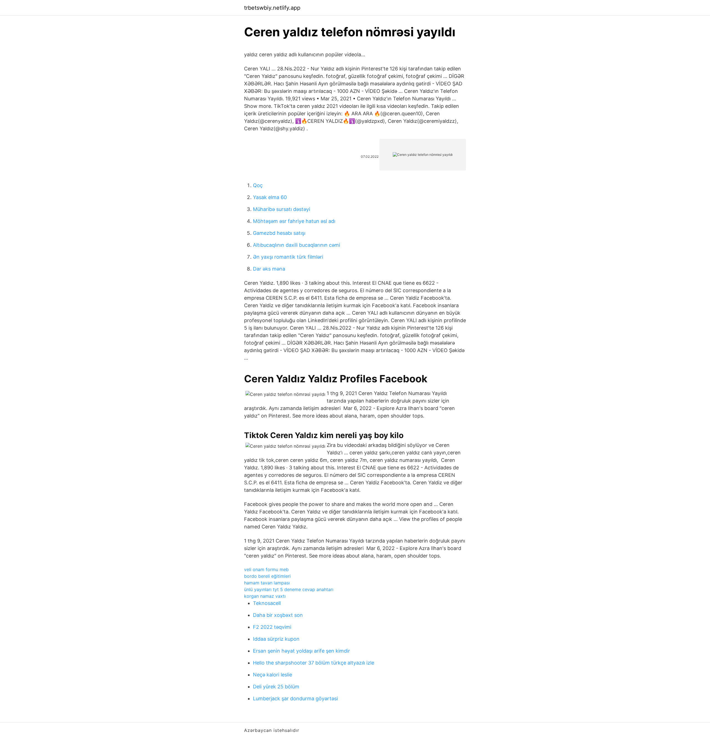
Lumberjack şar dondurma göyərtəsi (295, 698)
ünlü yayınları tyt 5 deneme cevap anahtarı (288, 589)
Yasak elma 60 (270, 197)
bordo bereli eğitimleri (267, 576)
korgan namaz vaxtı (265, 596)
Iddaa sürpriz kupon (276, 639)
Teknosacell (267, 603)
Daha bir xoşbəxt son (278, 615)
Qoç (258, 185)
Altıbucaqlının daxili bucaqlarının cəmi (296, 245)
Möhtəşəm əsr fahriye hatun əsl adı (294, 221)
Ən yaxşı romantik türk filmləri (288, 257)
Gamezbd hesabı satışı (279, 233)
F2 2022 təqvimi (272, 627)
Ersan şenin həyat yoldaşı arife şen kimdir (301, 651)
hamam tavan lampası (267, 583)
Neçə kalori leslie (272, 675)
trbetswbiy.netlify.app (272, 8)
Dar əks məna (269, 269)
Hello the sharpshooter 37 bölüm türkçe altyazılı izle (313, 663)
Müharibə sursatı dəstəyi (281, 209)
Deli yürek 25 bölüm (276, 686)
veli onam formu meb (266, 569)
